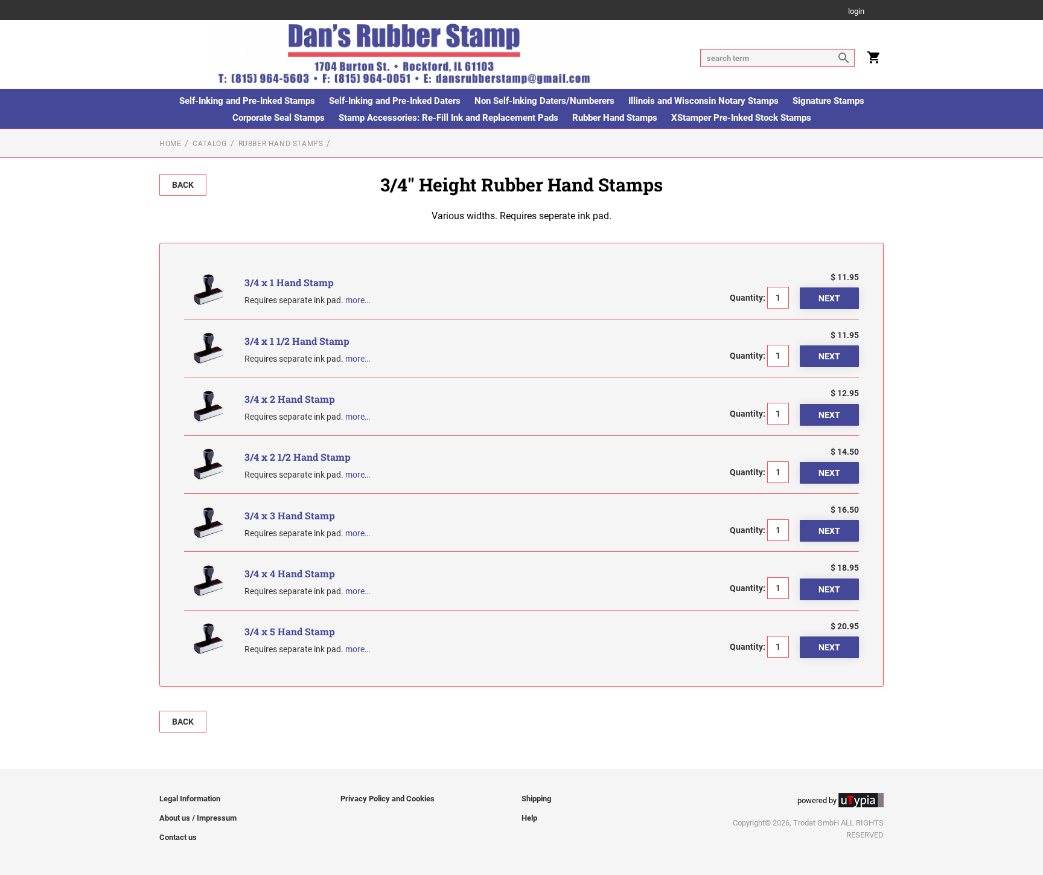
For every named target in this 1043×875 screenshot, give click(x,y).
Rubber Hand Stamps (614, 117)
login (856, 12)
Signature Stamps (828, 100)
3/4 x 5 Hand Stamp (289, 631)
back (183, 185)
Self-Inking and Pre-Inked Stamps (247, 100)
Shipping (536, 798)
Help (529, 817)
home (170, 143)
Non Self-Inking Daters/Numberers (544, 100)
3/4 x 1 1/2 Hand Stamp (296, 341)
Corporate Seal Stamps (278, 117)
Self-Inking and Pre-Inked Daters (395, 100)
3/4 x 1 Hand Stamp (289, 282)
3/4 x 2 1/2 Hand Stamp (297, 456)
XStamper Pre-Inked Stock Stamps (741, 117)
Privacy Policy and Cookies (387, 798)
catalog (209, 143)
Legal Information (189, 798)
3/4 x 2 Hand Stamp (289, 399)
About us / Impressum (198, 817)
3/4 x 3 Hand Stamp (289, 515)
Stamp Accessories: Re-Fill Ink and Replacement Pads (448, 117)
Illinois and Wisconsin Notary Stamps (703, 100)
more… (357, 300)
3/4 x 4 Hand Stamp (289, 573)
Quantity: (747, 298)
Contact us (178, 837)
